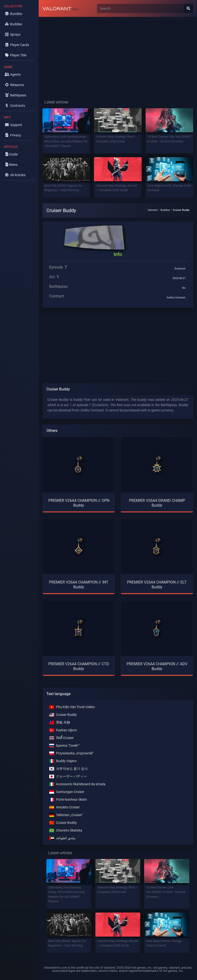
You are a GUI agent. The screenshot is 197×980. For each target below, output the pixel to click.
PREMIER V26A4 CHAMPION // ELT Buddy (157, 584)
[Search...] (188, 8)
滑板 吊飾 (63, 722)
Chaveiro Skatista (69, 830)
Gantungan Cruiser (70, 792)
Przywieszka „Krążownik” (75, 753)
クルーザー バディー (71, 776)
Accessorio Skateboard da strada (80, 784)
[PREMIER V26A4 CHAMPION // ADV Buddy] (157, 628)
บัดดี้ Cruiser (65, 738)
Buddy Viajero (66, 761)
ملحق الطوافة (66, 838)
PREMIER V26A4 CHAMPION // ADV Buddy (157, 666)
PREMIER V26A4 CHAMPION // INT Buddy (78, 584)
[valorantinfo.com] (60, 8)
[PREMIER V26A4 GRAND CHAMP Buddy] (157, 465)
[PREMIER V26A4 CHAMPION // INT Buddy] (79, 546)
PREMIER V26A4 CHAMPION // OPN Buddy (78, 502)
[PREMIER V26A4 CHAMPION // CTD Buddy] (79, 628)
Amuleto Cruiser (68, 807)
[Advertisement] (118, 54)
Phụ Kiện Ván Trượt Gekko (75, 707)
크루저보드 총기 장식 (72, 769)
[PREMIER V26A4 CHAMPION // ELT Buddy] (157, 546)
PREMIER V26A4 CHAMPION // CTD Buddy (78, 666)
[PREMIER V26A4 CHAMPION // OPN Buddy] (79, 465)
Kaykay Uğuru (66, 730)
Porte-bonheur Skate (71, 800)
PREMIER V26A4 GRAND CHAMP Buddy (157, 502)
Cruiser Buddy (66, 715)
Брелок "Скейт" (68, 746)
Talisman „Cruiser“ (69, 815)
